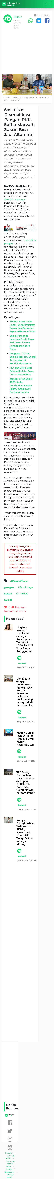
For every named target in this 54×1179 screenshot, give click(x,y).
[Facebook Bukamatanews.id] (10, 1122)
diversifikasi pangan (15, 199)
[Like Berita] (5, 607)
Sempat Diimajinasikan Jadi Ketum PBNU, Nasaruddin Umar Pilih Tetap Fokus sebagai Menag (25, 832)
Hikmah (18, 16)
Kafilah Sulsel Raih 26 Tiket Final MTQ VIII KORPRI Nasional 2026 (25, 739)
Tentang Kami (10, 1157)
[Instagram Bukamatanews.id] (10, 1139)
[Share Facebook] (47, 20)
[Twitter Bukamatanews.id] (10, 1131)
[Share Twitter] (38, 20)
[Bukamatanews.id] (11, 4)
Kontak (9, 1169)
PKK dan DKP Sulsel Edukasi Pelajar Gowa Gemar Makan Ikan (22, 371)
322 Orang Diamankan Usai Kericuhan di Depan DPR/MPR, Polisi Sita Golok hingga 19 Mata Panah (26, 783)
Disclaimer (9, 1172)
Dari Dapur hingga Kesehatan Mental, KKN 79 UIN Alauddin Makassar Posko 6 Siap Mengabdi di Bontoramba (24, 692)
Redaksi (22, 663)
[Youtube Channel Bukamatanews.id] (10, 1147)
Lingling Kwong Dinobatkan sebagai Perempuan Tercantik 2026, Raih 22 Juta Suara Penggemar (24, 639)
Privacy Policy (10, 1175)
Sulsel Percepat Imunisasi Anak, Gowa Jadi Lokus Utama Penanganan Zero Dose (22, 342)
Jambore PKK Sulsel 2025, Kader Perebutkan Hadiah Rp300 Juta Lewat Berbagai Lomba (21, 385)
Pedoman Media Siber (10, 1164)
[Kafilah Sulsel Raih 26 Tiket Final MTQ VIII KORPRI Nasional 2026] (8, 732)
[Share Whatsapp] (30, 20)
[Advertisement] (27, 53)
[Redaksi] (19, 658)
